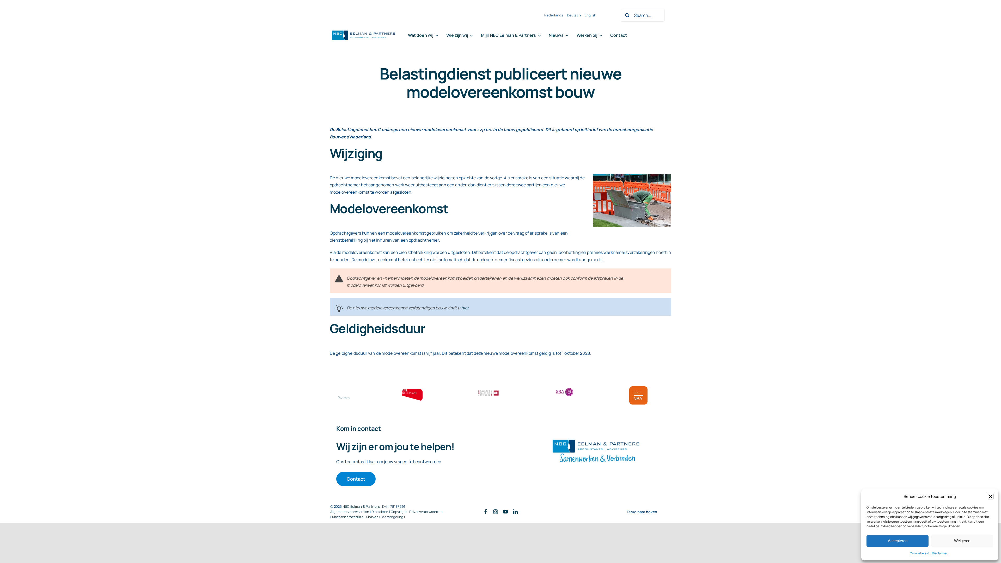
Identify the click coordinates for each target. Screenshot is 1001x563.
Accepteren (897, 540)
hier (465, 308)
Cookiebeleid (919, 553)
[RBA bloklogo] (488, 391)
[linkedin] (515, 511)
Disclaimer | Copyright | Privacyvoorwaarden (407, 511)
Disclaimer (939, 553)
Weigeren (962, 540)
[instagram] (495, 511)
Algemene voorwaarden (349, 511)
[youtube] (505, 511)
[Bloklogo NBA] (638, 388)
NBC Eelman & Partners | (362, 506)
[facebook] (485, 511)
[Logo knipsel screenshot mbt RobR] (363, 31)
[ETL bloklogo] (412, 391)
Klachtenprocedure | (349, 517)
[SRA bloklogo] (564, 388)
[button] (990, 496)
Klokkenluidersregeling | (385, 517)
